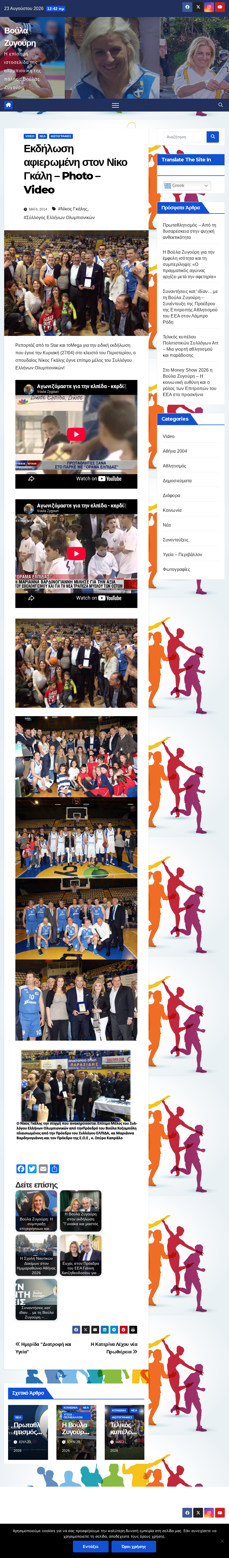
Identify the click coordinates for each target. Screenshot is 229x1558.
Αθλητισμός (175, 466)
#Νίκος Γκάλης (72, 209)
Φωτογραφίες (61, 136)
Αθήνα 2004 (175, 451)
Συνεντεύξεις (176, 539)
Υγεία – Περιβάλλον (182, 554)
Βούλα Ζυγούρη (37, 1504)
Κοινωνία (71, 1407)
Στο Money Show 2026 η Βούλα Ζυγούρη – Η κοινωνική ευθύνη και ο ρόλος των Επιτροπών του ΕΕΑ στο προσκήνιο (190, 382)
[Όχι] (222, 1541)
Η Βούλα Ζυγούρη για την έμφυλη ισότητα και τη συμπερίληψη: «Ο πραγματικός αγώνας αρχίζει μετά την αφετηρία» (189, 264)
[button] (220, 105)
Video (29, 136)
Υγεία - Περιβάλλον (73, 1416)
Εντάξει (91, 1546)
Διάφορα (171, 495)
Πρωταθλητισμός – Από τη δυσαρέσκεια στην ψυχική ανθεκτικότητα (189, 231)
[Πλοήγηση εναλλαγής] (115, 105)
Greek (177, 185)
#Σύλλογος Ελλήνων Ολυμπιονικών (59, 217)
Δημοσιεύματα (177, 480)
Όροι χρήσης (133, 1546)
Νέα (43, 136)
